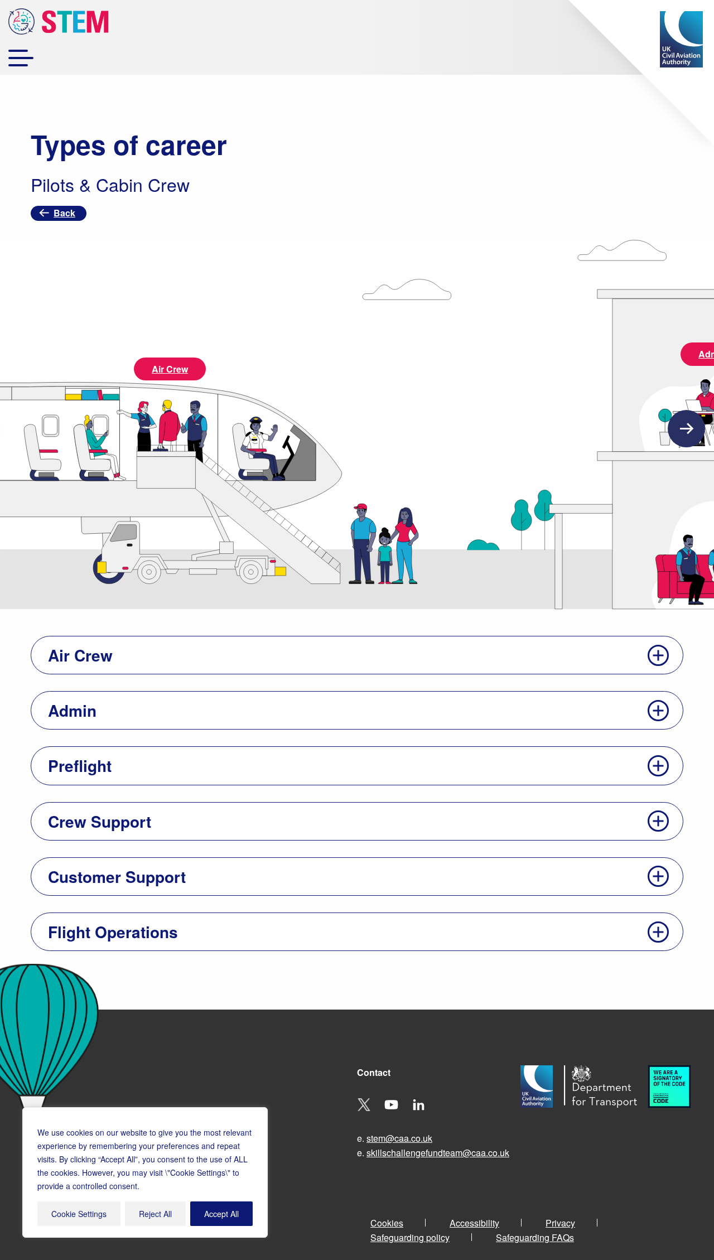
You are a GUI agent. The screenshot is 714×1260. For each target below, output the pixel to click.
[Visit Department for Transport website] (606, 1117)
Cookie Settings (79, 1213)
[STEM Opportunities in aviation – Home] (58, 23)
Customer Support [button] (117, 876)
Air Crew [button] (80, 655)
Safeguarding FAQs (535, 1237)
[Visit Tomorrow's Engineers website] (675, 1117)
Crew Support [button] (99, 821)
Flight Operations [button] (113, 931)
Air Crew (170, 369)
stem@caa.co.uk (399, 1138)
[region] (145, 1172)
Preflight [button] (80, 765)
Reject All (155, 1213)
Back (64, 212)
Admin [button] (72, 710)
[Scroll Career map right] (686, 428)
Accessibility (474, 1222)
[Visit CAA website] (542, 1117)
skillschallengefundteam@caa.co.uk (437, 1152)
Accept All (221, 1213)
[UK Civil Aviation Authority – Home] (681, 39)
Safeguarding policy (410, 1237)
